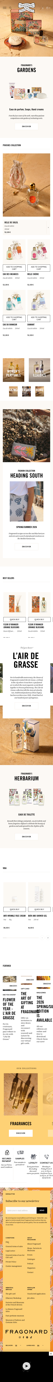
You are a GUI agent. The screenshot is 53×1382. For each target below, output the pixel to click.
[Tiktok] (31, 1337)
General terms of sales (14, 1246)
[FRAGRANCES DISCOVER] (21, 1094)
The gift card (10, 1294)
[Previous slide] (42, 937)
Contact (30, 1272)
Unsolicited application (36, 1294)
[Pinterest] (27, 1337)
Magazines (31, 1268)
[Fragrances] (21, 1094)
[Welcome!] (26, 7)
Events (29, 1255)
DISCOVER (26, 126)
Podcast (30, 1264)
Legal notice (10, 1251)
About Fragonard (34, 1244)
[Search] (10, 8)
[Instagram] (20, 1337)
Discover (26, 706)
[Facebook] (23, 1337)
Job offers (30, 1298)
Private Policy (11, 1262)
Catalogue (31, 1259)
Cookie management (14, 1266)
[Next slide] (48, 937)
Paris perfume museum (15, 1316)
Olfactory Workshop (13, 1298)
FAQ (7, 1242)
